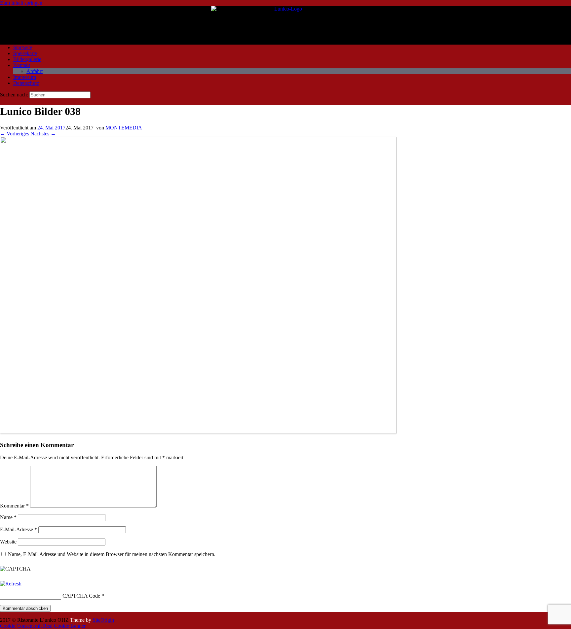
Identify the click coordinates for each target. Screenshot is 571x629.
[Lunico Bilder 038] (198, 432)
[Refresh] (10, 583)
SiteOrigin (103, 620)
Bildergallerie (27, 59)
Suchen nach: (14, 94)
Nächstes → (43, 133)
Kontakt (21, 65)
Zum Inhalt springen (21, 3)
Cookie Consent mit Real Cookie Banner (43, 626)
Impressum (24, 77)
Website (8, 541)
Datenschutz (26, 83)
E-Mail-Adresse (18, 529)
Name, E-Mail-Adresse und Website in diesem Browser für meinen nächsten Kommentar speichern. (111, 554)
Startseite (22, 47)
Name (8, 517)
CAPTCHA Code (81, 596)
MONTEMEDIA (123, 127)
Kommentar (14, 505)
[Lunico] (285, 22)
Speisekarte (25, 53)
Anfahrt (34, 71)
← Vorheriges (14, 133)
